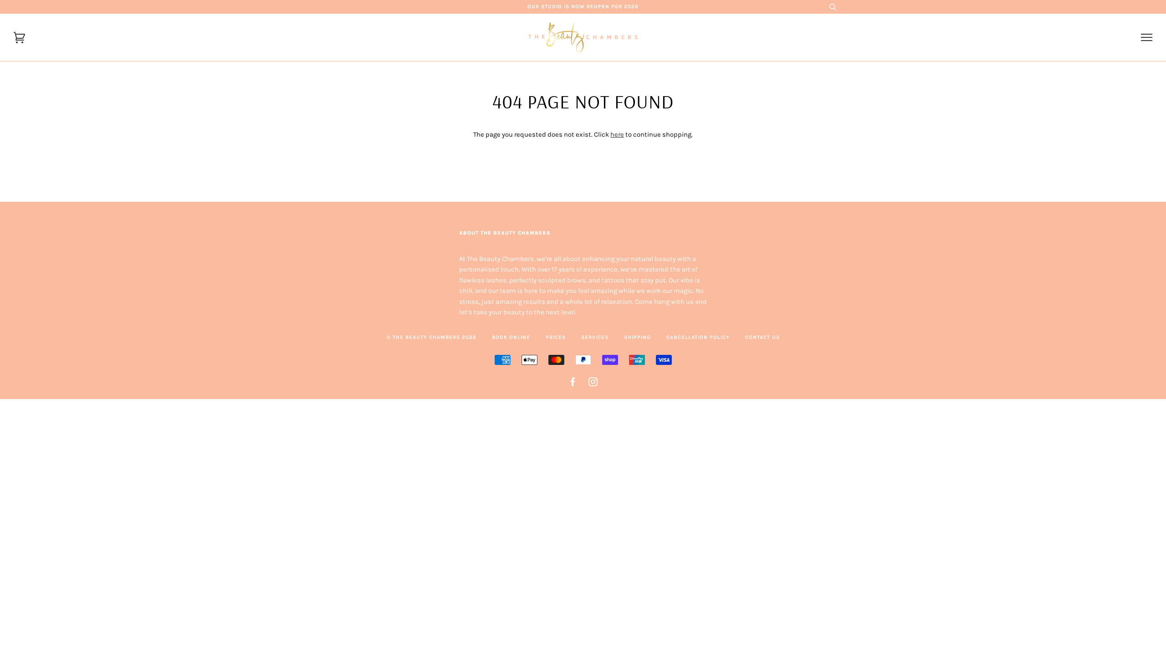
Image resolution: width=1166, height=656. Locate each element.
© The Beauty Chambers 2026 (431, 337)
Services (595, 337)
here (617, 134)
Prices (556, 337)
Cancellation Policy (698, 337)
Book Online (511, 337)
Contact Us (762, 337)
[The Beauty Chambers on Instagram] (593, 384)
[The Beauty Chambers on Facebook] (573, 384)
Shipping (637, 337)
